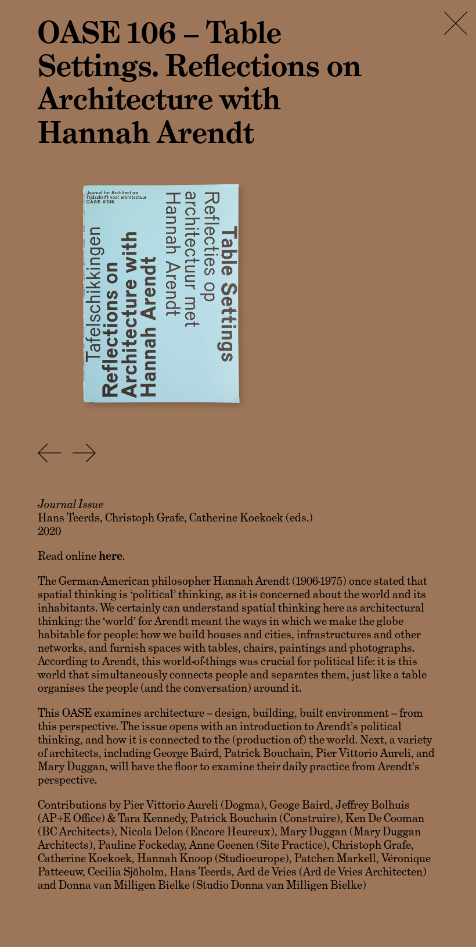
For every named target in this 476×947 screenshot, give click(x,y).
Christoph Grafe (144, 517)
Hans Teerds (69, 517)
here (110, 555)
